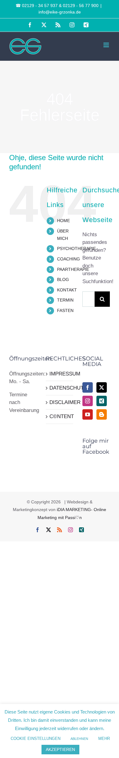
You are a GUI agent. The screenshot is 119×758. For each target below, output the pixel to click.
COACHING (68, 258)
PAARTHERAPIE (73, 269)
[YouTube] (87, 414)
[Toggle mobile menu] (106, 45)
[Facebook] (87, 387)
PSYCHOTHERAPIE (76, 248)
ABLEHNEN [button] (79, 739)
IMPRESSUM (59, 374)
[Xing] (101, 401)
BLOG (63, 279)
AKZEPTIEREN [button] (60, 749)
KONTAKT (67, 289)
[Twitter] (101, 387)
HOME (63, 220)
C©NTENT (59, 416)
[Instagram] (87, 401)
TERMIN (65, 300)
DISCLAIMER (59, 402)
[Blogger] (101, 414)
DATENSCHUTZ (59, 388)
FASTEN (65, 310)
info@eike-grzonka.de (59, 12)
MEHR (104, 738)
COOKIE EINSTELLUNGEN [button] (35, 738)
